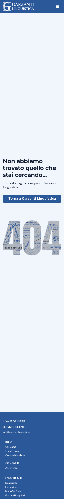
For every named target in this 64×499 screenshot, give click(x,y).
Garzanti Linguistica (16, 495)
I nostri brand (28, 451)
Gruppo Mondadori (31, 455)
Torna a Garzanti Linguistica (32, 199)
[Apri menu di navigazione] (57, 6)
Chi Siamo (26, 446)
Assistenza (11, 467)
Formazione (27, 486)
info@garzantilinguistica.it (17, 431)
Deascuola (26, 482)
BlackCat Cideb (29, 491)
